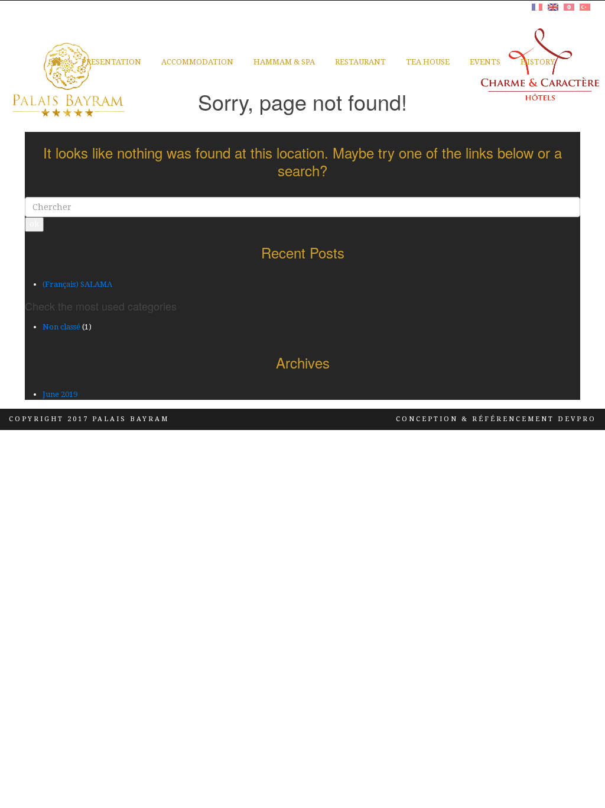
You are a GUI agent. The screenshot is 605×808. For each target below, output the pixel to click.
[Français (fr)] (537, 6)
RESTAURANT (360, 61)
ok (34, 223)
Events (485, 61)
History (538, 61)
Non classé (61, 326)
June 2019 (60, 394)
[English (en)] (553, 6)
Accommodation (197, 61)
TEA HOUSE (428, 61)
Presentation (111, 61)
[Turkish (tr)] (585, 6)
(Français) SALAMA (77, 284)
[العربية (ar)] (569, 6)
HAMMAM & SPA (284, 61)
